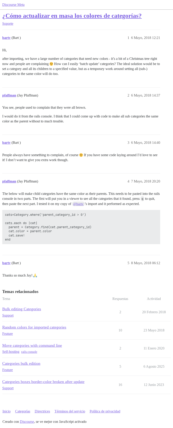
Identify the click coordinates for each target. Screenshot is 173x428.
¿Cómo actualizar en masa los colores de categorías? (72, 15)
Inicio (6, 411)
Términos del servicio (70, 411)
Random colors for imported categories (34, 327)
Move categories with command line (32, 345)
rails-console (29, 352)
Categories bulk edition (21, 363)
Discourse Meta (13, 5)
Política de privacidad (105, 411)
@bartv (78, 204)
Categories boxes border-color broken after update (43, 381)
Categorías (22, 411)
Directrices (42, 411)
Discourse (27, 421)
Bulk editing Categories (21, 309)
